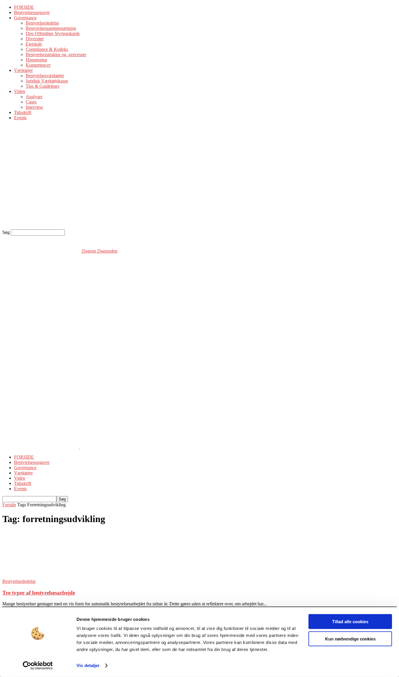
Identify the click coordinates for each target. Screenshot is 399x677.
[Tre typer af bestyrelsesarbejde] (49, 576)
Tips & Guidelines (42, 86)
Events (20, 117)
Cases (31, 101)
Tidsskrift (22, 112)
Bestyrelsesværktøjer (45, 75)
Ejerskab (34, 44)
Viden (19, 91)
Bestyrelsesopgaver (32, 12)
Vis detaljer (88, 665)
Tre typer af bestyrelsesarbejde (38, 593)
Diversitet (35, 38)
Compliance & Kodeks (47, 49)
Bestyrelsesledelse (42, 22)
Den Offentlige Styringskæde (53, 33)
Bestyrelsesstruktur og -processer (56, 54)
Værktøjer (23, 70)
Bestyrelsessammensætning (51, 28)
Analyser (34, 96)
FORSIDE (24, 7)
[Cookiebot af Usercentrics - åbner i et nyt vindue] (37, 665)
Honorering (36, 59)
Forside (9, 504)
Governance (25, 17)
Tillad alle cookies (350, 621)
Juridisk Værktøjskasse (47, 80)
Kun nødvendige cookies (350, 638)
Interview (34, 107)
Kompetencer (38, 65)
